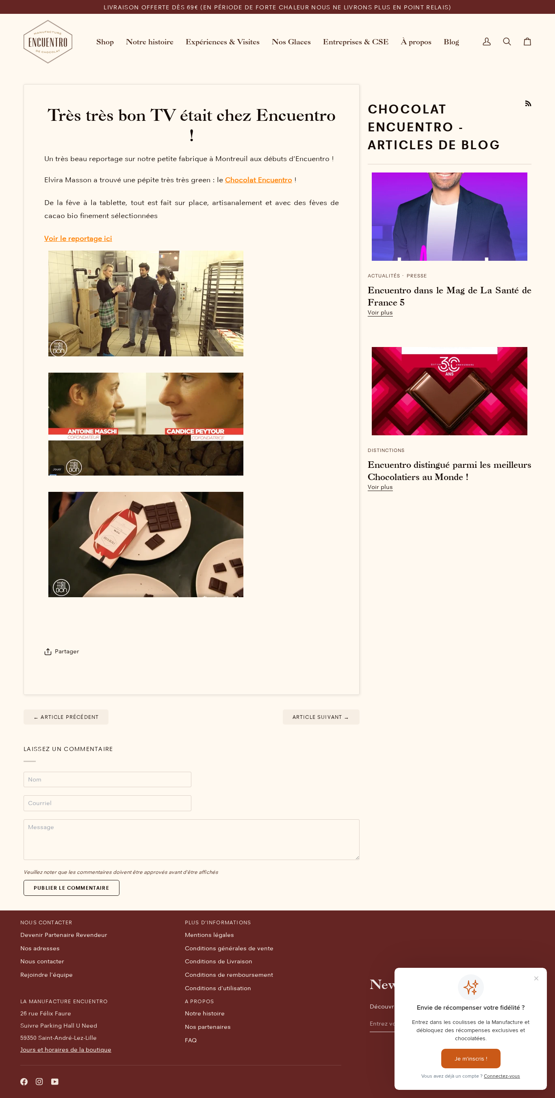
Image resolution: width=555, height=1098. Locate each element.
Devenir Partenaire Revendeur (63, 935)
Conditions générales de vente (229, 948)
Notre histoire (205, 1013)
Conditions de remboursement (229, 974)
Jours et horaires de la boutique (65, 1049)
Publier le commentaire (71, 887)
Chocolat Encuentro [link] (258, 180)
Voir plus (380, 312)
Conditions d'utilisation (218, 988)
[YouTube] (55, 1081)
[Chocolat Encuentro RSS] (528, 103)
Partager (67, 651)
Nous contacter (42, 961)
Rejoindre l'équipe (46, 974)
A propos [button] (199, 1001)
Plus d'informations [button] (218, 922)
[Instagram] (39, 1081)
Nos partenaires (208, 1026)
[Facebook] (24, 1081)
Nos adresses (40, 948)
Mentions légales (209, 935)
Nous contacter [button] (46, 922)
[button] (105, 42)
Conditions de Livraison (218, 961)
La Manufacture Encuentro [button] (64, 1001)
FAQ (191, 1040)
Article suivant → (321, 717)
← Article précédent (66, 717)
